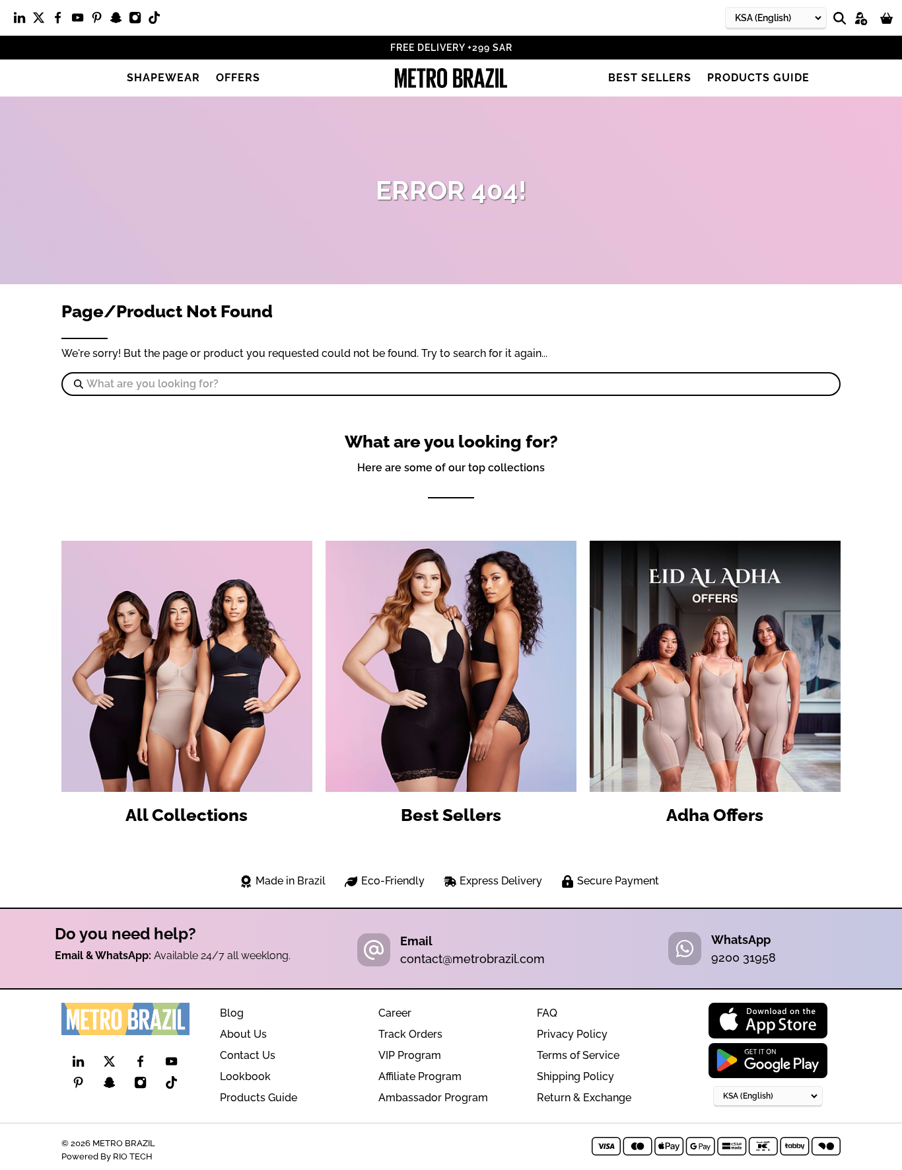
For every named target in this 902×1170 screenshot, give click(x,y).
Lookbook (245, 1076)
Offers (238, 77)
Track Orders (410, 1034)
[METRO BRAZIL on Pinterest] (100, 20)
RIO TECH (133, 1156)
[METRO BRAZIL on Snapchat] (119, 20)
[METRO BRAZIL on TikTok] (157, 20)
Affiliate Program (420, 1076)
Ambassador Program (433, 1097)
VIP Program (409, 1055)
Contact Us (247, 1055)
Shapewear (163, 77)
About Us (243, 1034)
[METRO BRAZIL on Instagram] (138, 20)
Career (394, 1013)
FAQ (547, 1013)
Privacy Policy (572, 1034)
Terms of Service (578, 1055)
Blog (232, 1013)
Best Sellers (649, 77)
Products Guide (758, 77)
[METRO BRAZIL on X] (42, 20)
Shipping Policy (575, 1076)
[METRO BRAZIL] (451, 78)
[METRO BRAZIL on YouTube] (80, 20)
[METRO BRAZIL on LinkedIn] (22, 20)
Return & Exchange (584, 1097)
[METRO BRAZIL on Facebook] (61, 20)
